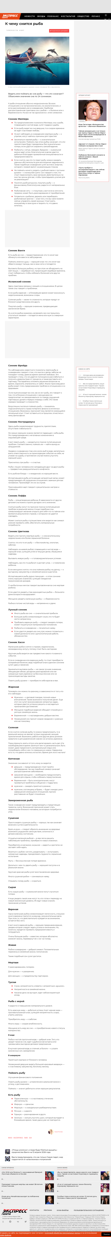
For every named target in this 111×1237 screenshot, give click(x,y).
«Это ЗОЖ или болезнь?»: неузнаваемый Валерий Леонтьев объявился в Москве (22, 1173)
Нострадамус (18, 1137)
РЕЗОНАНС (53, 16)
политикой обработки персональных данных (63, 1233)
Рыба (26, 1137)
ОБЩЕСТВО (83, 16)
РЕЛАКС (96, 16)
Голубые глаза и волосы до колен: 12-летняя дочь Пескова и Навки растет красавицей (77, 1197)
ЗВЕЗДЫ (41, 16)
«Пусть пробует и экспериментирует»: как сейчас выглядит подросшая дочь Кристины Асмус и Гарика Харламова (91, 171)
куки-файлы (63, 1210)
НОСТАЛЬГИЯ (68, 16)
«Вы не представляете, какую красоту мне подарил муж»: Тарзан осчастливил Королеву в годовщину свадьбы (78, 1174)
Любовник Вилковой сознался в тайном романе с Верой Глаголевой (91, 157)
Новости (29, 16)
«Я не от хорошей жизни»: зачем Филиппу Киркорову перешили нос (74, 1185)
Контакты (34, 1210)
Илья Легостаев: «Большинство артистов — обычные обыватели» (92, 125)
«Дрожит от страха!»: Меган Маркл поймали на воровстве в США (92, 145)
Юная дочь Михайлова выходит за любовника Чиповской (20, 1197)
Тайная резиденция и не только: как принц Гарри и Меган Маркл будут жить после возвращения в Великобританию (92, 133)
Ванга (10, 1137)
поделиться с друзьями (59, 31)
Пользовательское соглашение (89, 1210)
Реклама (48, 1210)
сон (30, 1137)
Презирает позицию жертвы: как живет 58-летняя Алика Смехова (22, 1185)
